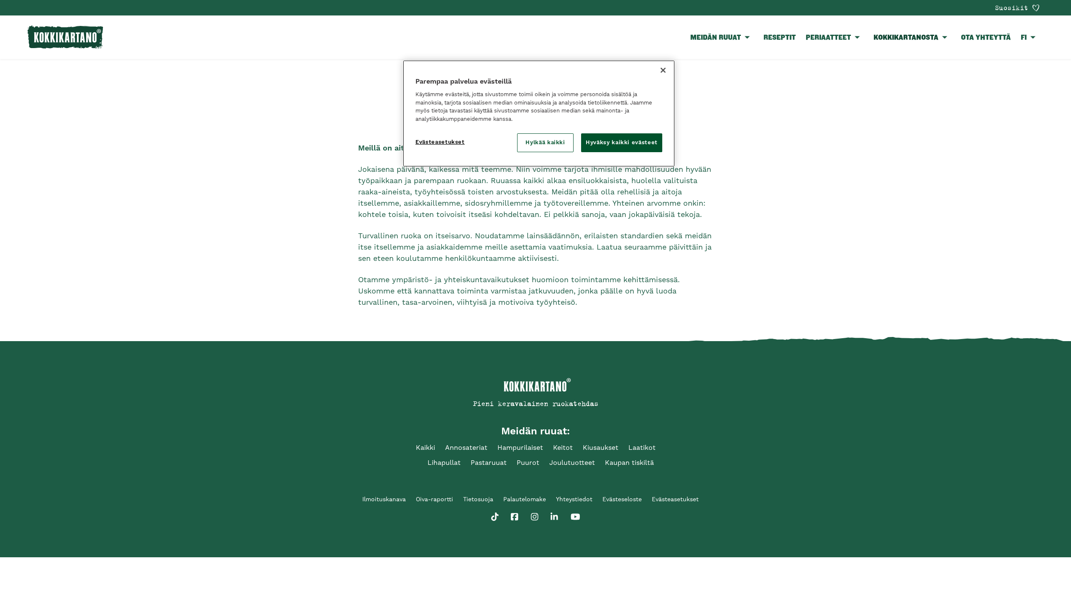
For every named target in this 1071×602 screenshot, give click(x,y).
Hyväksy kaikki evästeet (622, 142)
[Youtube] (575, 515)
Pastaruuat (489, 463)
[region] (539, 113)
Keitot (563, 448)
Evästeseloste (622, 499)
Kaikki (425, 448)
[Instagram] (534, 515)
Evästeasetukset (440, 142)
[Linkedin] (554, 515)
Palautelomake (524, 499)
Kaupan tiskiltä (629, 463)
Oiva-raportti (434, 499)
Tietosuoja (478, 499)
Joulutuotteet (572, 463)
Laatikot (642, 448)
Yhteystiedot (574, 499)
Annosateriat (466, 448)
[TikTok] (495, 515)
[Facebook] (514, 515)
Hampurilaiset (520, 448)
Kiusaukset (600, 448)
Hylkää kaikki (545, 142)
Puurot (528, 463)
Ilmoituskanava (384, 499)
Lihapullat (444, 463)
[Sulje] (663, 70)
